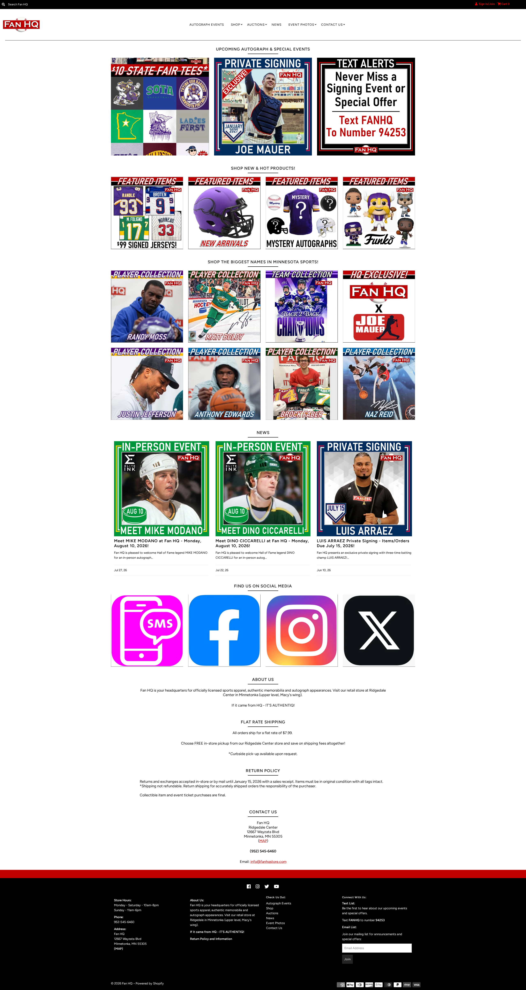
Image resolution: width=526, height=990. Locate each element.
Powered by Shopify (150, 983)
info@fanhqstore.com (268, 861)
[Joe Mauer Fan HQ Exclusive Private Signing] (263, 107)
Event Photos (301, 24)
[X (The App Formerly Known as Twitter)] (379, 631)
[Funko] (379, 213)
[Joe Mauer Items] (379, 307)
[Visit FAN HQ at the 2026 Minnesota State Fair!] (160, 107)
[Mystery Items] (302, 213)
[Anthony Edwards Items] (224, 384)
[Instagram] (302, 631)
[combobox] (66, 4)
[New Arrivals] (224, 213)
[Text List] (147, 631)
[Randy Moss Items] (147, 307)
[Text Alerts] (366, 107)
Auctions (256, 24)
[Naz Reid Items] (379, 384)
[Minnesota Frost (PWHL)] (302, 307)
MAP (263, 841)
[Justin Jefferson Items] (147, 384)
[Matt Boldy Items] (224, 307)
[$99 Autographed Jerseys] (147, 213)
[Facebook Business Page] (224, 631)
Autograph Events (206, 24)
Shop (235, 24)
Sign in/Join (486, 4)
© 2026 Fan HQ (122, 983)
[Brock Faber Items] (302, 384)
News (276, 24)
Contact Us (332, 24)
